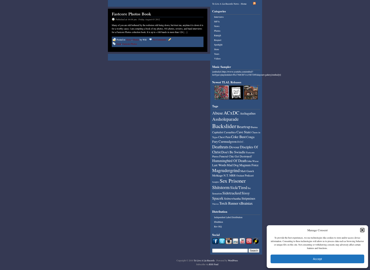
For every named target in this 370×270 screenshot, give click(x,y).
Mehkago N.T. (220, 175)
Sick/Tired (238, 187)
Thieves (215, 203)
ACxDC (231, 112)
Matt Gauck (247, 171)
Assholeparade (225, 119)
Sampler (215, 182)
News (129, 39)
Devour (234, 147)
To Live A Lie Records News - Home (229, 3)
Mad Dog (233, 165)
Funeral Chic (226, 156)
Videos (217, 58)
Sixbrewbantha (232, 198)
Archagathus (248, 113)
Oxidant (240, 175)
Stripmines (248, 198)
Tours (216, 53)
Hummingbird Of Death (229, 160)
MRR (232, 175)
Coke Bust (238, 136)
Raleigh (217, 35)
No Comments (159, 39)
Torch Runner (228, 203)
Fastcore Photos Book (131, 14)
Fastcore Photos (129, 43)
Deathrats (220, 146)
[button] (362, 230)
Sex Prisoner (233, 180)
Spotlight (218, 44)
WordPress (233, 260)
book (119, 43)
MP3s (217, 21)
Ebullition (218, 221)
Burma (254, 127)
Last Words (219, 165)
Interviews (219, 16)
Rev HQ (218, 226)
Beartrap (243, 126)
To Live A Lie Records (204, 260)
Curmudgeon (228, 141)
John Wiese (253, 161)
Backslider (224, 126)
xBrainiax (246, 203)
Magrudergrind (226, 170)
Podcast (249, 175)
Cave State (243, 132)
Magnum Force (248, 165)
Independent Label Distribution (228, 217)
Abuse (217, 113)
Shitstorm (221, 187)
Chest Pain (224, 137)
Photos (136, 39)
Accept (317, 259)
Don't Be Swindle (233, 152)
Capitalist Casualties (224, 132)
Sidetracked (231, 193)
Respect (217, 39)
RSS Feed (213, 264)
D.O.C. (240, 141)
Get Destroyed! (243, 156)
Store (216, 49)
